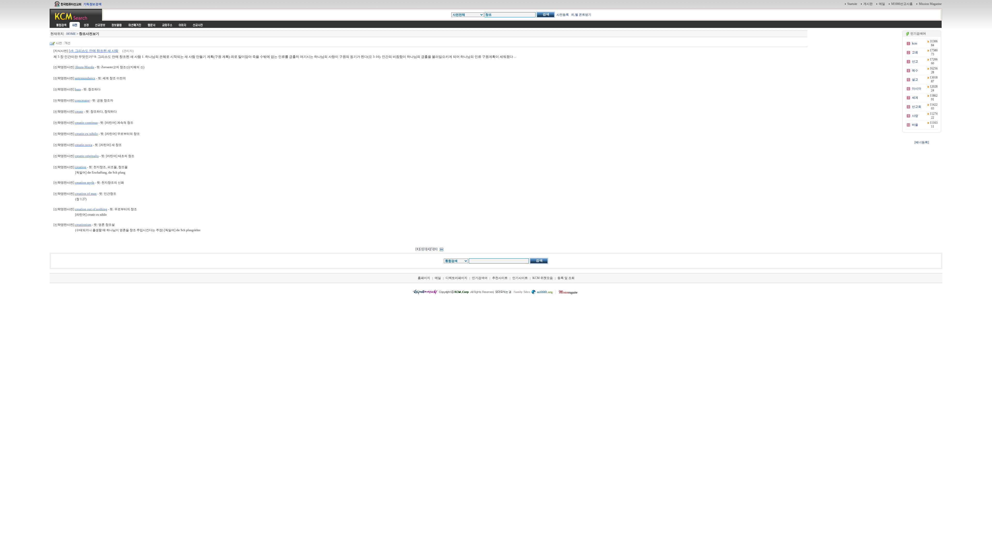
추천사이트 (500, 278)
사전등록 (562, 15)
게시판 (868, 4)
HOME (71, 34)
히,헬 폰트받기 (581, 15)
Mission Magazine (930, 4)
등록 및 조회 (566, 278)
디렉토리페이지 (456, 278)
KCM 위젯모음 (542, 278)
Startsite (852, 4)
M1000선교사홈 (902, 4)
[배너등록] (922, 142)
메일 (882, 4)
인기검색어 (479, 278)
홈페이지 (424, 278)
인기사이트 (520, 278)
